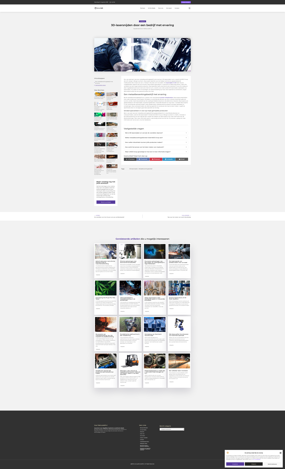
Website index (143, 443)
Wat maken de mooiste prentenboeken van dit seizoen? (99, 139)
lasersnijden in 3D (171, 82)
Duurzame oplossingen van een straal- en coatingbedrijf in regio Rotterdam (155, 262)
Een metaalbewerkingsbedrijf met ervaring (104, 82)
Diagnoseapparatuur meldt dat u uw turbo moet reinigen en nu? (155, 372)
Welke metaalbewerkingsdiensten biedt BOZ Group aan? (156, 137)
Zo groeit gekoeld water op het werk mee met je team (111, 119)
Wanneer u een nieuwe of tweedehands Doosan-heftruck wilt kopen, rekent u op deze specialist (130, 372)
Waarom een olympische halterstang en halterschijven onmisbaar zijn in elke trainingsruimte (99, 150)
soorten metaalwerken (166, 97)
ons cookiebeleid (256, 459)
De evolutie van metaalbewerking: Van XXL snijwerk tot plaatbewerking (105, 335)
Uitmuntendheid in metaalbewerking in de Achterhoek (127, 299)
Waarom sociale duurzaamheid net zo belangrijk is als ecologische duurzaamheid (99, 172)
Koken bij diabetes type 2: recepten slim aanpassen (111, 139)
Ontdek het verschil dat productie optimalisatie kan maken (105, 372)
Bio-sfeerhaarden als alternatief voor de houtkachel (111, 161)
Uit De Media (151, 8)
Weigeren (253, 464)
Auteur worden (144, 437)
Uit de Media (143, 429)
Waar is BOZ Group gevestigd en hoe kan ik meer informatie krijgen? (156, 151)
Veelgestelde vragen (100, 85)
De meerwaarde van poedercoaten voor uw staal (178, 261)
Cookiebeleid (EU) (144, 441)
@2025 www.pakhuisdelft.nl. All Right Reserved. (142, 463)
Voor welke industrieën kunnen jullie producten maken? (156, 142)
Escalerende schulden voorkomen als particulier (111, 98)
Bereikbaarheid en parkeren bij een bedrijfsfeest (98, 119)
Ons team (169, 8)
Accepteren (235, 464)
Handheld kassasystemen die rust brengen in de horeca (99, 128)
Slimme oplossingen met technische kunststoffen (128, 261)
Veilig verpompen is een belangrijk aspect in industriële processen (155, 299)
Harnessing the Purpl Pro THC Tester (105, 298)
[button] (280, 453)
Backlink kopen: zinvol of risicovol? (144, 446)
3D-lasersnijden (133, 168)
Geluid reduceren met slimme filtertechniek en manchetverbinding (105, 262)
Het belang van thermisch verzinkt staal (153, 334)
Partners (142, 8)
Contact (177, 8)
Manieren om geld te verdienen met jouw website (145, 449)
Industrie (142, 21)
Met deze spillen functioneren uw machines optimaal (178, 334)
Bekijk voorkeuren (272, 464)
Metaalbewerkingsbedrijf (145, 168)
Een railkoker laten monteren (178, 370)
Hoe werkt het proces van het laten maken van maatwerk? (156, 147)
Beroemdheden (144, 427)
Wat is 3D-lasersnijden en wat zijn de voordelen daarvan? (156, 133)
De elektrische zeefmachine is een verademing (129, 334)
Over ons (160, 8)
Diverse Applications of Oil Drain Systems (177, 298)
